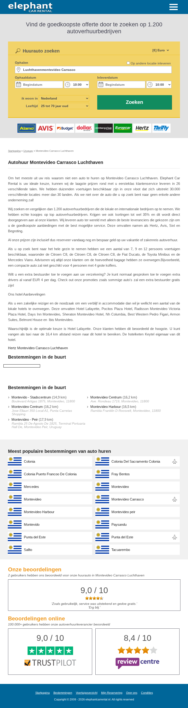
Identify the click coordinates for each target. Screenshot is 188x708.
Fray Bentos (120, 474)
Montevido (31, 524)
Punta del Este (35, 537)
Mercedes (31, 487)
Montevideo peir (123, 512)
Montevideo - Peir (24, 419)
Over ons (131, 692)
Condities (147, 692)
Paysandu (119, 524)
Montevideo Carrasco (127, 499)
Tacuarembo (120, 550)
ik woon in (30, 98)
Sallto (28, 550)
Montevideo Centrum (106, 397)
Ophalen (21, 62)
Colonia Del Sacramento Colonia (135, 461)
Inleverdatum (107, 77)
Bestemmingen (62, 692)
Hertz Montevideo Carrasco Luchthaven (38, 348)
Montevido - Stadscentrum (31, 397)
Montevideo (120, 487)
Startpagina (42, 692)
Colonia (29, 461)
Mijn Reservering (111, 692)
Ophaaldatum (25, 77)
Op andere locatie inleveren (151, 63)
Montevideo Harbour (105, 407)
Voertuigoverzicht (86, 692)
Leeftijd (32, 106)
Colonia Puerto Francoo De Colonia (50, 474)
